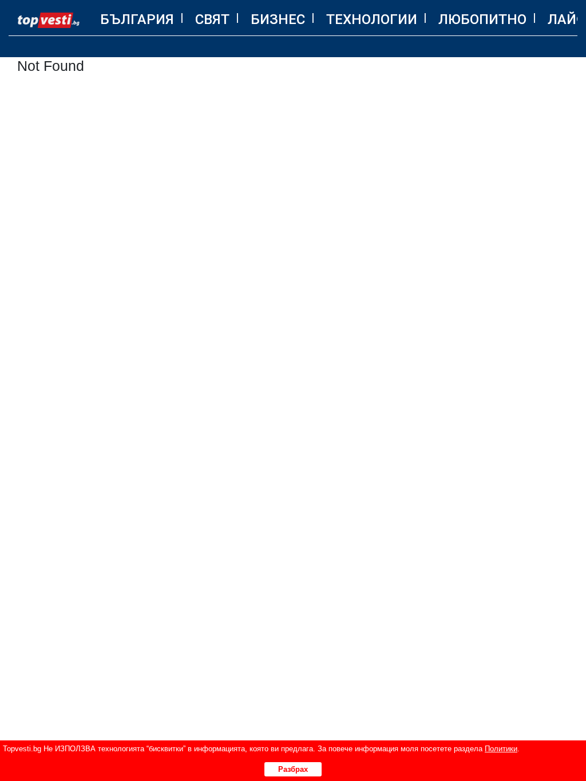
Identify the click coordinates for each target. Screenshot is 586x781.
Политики (501, 748)
